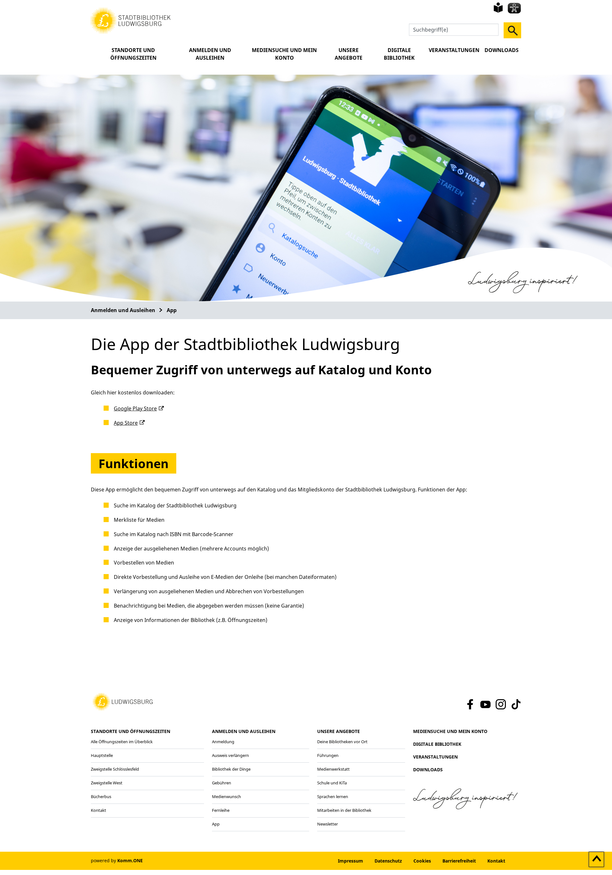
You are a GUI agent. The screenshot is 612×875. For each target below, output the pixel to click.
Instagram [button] (501, 704)
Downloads (501, 50)
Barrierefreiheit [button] (459, 861)
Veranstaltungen (454, 50)
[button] (131, 20)
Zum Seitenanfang (596, 859)
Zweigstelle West (106, 783)
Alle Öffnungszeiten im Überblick (122, 741)
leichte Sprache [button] (498, 7)
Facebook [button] (469, 704)
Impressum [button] (350, 861)
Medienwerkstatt (333, 769)
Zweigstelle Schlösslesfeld (115, 769)
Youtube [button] (485, 704)
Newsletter (327, 824)
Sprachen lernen (332, 796)
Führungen (328, 755)
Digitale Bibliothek (399, 54)
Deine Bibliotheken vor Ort (342, 741)
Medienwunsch (226, 796)
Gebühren (221, 783)
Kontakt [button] (496, 861)
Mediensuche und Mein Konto (284, 54)
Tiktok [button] (516, 704)
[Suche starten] (512, 30)
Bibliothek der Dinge (231, 769)
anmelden (313, 861)
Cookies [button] (422, 861)
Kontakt (98, 810)
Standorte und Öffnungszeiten (133, 54)
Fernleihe (220, 810)
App (172, 310)
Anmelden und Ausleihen (210, 54)
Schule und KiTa (332, 783)
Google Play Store (135, 408)
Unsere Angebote (348, 54)
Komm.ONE (130, 860)
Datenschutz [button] (388, 861)
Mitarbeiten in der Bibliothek (344, 810)
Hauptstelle (102, 755)
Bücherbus (101, 796)
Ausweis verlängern (230, 755)
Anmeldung (223, 741)
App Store (126, 422)
